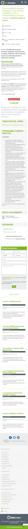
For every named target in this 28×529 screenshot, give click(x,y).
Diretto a (6, 39)
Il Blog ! (4, 468)
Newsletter (5, 457)
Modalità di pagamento (8, 499)
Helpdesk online (6, 501)
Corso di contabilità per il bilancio (13, 413)
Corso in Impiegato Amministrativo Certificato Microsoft (13, 372)
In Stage (5, 511)
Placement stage (7, 485)
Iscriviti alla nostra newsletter (17, 441)
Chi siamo (5, 452)
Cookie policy (6, 461)
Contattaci (5, 503)
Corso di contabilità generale (12, 301)
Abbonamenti (6, 474)
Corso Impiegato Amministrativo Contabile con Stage (13, 394)
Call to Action (6, 477)
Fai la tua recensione (20, 238)
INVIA (14, 286)
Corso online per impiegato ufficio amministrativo (13, 349)
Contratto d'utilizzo (7, 465)
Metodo (6, 32)
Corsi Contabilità (6, 305)
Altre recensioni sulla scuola (9, 232)
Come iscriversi (6, 492)
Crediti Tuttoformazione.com (9, 483)
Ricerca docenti (6, 479)
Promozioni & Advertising (9, 481)
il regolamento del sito (6, 278)
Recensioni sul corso (8, 229)
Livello (5, 44)
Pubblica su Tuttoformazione (9, 494)
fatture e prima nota (6, 125)
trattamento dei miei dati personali (15, 277)
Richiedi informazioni (16, 527)
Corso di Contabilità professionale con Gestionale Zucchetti (13, 327)
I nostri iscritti (6, 454)
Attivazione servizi (7, 497)
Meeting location (7, 508)
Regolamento (6, 463)
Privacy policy (6, 459)
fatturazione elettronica (17, 125)
